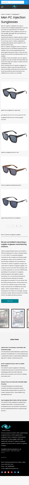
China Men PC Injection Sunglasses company (12, 264)
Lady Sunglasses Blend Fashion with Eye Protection (14, 400)
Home (3, 14)
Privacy (3, 452)
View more (10, 301)
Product (8, 14)
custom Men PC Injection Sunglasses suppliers (13, 266)
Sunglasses (15, 14)
